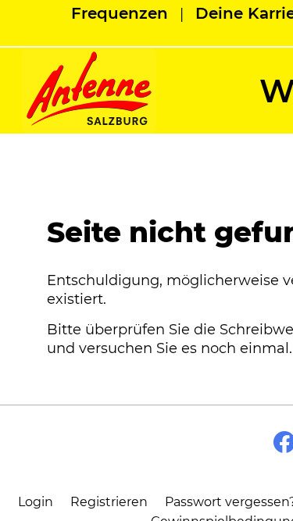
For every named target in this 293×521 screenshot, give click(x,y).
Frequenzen (119, 13)
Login (35, 501)
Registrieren (109, 501)
